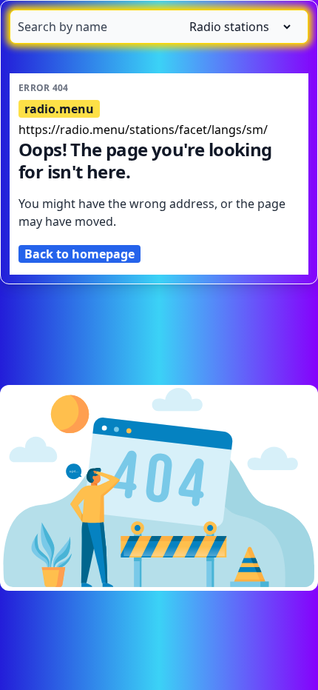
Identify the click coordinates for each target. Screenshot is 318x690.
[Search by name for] (159, 27)
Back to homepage (79, 254)
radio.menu (59, 109)
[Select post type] (234, 26)
